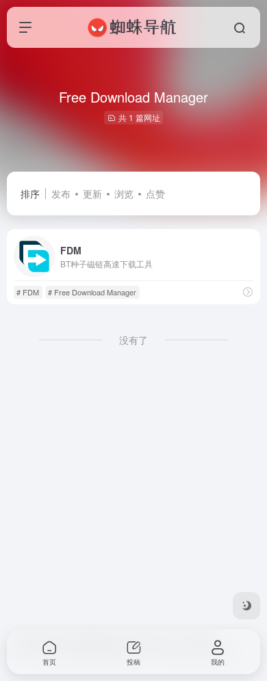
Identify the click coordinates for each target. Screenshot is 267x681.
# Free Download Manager (92, 291)
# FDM (27, 291)
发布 (61, 193)
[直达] (247, 291)
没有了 (133, 340)
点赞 (155, 193)
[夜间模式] (246, 605)
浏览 (124, 193)
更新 (92, 193)
